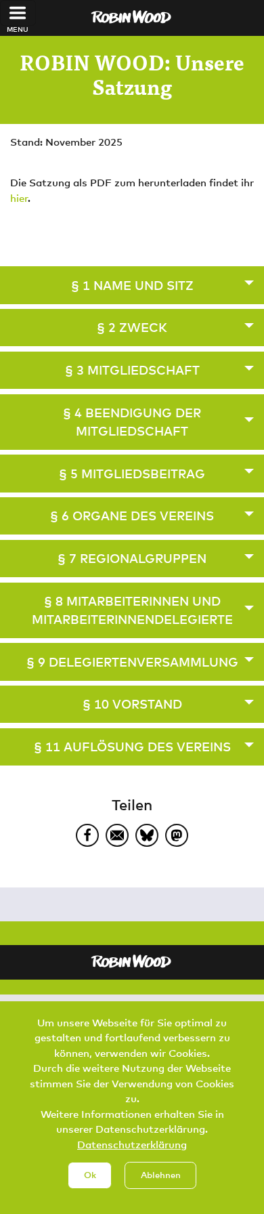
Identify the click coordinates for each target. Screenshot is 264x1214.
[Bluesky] (146, 835)
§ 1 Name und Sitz (132, 285)
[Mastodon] (176, 835)
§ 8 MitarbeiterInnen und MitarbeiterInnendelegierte (132, 610)
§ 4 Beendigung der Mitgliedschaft (132, 421)
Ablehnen (161, 1174)
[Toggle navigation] (18, 13)
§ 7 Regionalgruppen (132, 558)
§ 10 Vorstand (132, 703)
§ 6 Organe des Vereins (132, 515)
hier (19, 198)
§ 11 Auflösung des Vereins (132, 746)
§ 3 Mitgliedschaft (132, 369)
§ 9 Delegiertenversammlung (132, 661)
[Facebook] (87, 835)
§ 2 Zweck (132, 327)
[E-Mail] (117, 835)
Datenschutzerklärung (132, 1144)
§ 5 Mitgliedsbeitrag (132, 473)
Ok (90, 1174)
